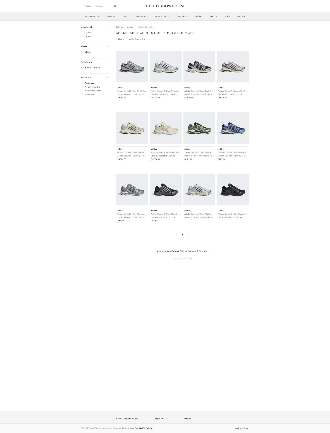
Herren (87, 36)
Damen (88, 32)
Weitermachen (242, 428)
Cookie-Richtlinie (143, 428)
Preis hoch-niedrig (92, 87)
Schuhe (119, 27)
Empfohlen (90, 83)
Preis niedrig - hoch (93, 90)
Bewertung (89, 94)
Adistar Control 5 (92, 67)
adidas (88, 52)
